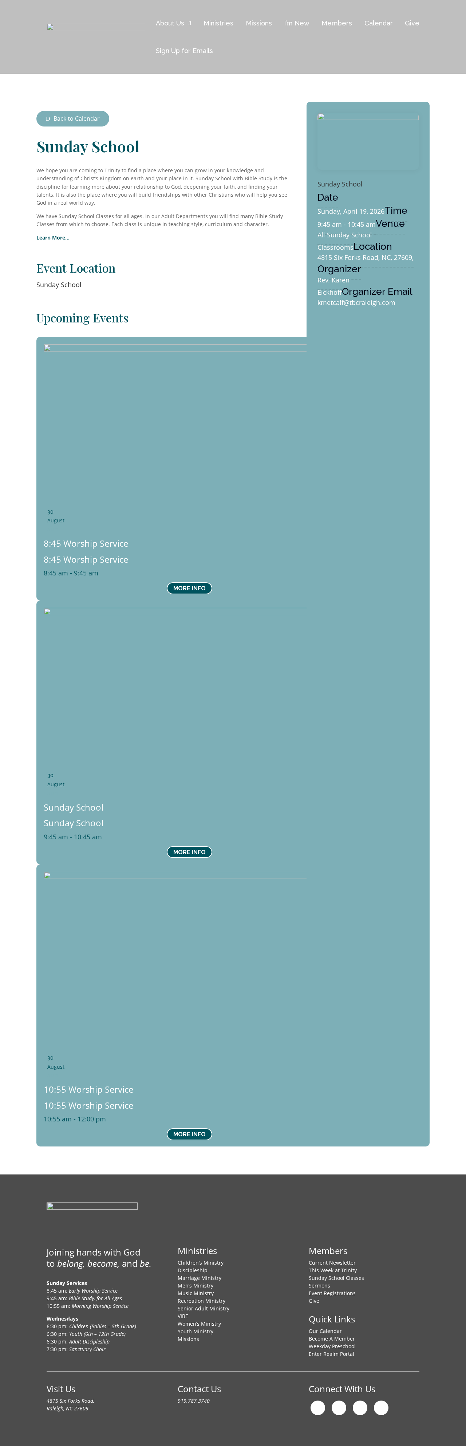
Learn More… (53, 237)
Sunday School (59, 284)
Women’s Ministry (199, 1323)
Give (412, 23)
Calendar (378, 23)
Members (336, 23)
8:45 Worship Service (86, 543)
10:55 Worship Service (88, 1089)
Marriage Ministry (199, 1277)
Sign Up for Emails (184, 51)
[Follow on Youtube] (360, 1408)
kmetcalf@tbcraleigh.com (356, 302)
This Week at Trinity (333, 1270)
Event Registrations (332, 1293)
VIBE (183, 1316)
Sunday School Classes (336, 1277)
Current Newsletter (332, 1262)
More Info (189, 588)
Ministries (218, 23)
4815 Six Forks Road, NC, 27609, (365, 257)
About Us (170, 23)
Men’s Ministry (195, 1285)
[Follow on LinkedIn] (381, 1408)
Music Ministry (196, 1293)
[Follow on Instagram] (318, 1408)
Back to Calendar (77, 118)
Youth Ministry (195, 1331)
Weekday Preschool (332, 1346)
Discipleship (193, 1270)
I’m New (296, 23)
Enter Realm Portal (331, 1353)
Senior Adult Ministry (203, 1308)
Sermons (319, 1285)
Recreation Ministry (201, 1300)
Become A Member (332, 1338)
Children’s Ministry (201, 1262)
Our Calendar (325, 1330)
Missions (259, 23)
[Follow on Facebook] (339, 1408)
